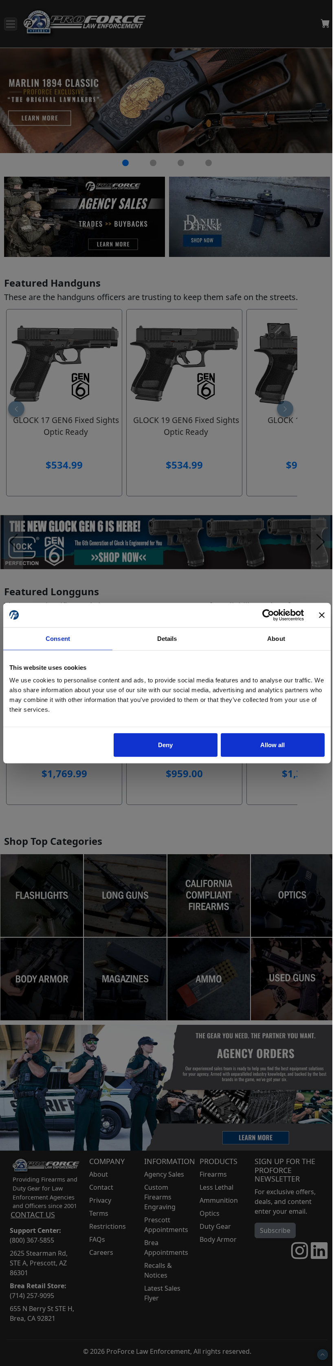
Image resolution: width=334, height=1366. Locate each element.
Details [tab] (167, 638)
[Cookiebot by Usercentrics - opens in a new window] (268, 615)
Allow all (272, 744)
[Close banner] (322, 615)
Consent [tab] (58, 638)
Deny (165, 744)
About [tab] (276, 638)
